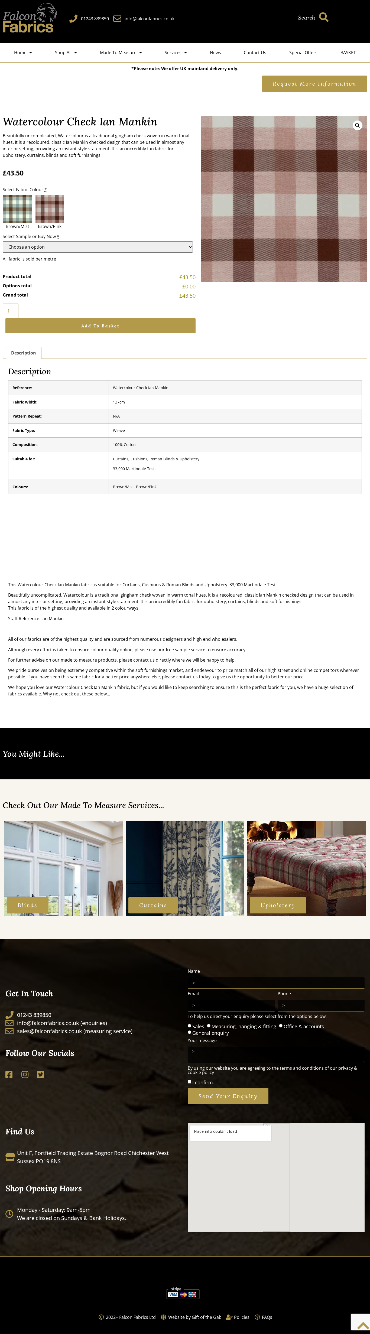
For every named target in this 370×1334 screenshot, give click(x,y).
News (215, 53)
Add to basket (100, 325)
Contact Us (255, 53)
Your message (202, 1040)
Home (20, 53)
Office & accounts (304, 1026)
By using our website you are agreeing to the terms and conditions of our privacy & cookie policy (272, 1070)
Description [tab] (23, 353)
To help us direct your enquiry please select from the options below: (257, 1016)
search (306, 17)
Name (194, 971)
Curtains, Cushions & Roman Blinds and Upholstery (174, 585)
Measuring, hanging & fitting (244, 1026)
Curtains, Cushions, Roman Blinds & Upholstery (156, 458)
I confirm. (203, 1082)
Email (193, 994)
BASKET (348, 53)
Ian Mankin (69, 585)
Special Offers (303, 53)
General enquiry (210, 1032)
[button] (357, 125)
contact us (144, 660)
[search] (324, 17)
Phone (284, 994)
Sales (198, 1026)
